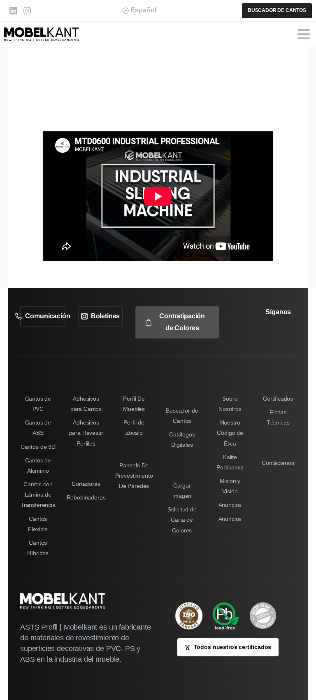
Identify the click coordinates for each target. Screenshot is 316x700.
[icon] (267, 615)
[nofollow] (262, 335)
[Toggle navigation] (303, 34)
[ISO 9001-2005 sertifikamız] (192, 615)
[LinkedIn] (13, 10)
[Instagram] (27, 10)
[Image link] (230, 615)
